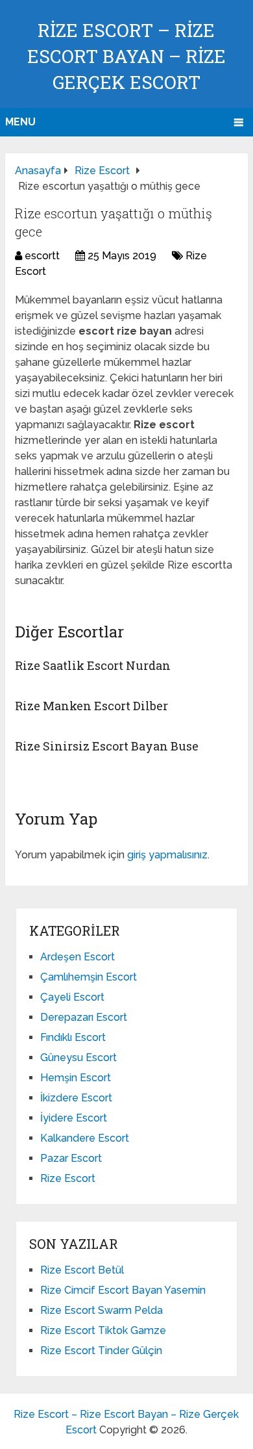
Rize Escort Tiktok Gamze (103, 1330)
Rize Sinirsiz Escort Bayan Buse (107, 746)
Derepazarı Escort (83, 1017)
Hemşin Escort (75, 1077)
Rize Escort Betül (82, 1270)
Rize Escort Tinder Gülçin (101, 1350)
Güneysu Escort (78, 1057)
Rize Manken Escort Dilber (91, 705)
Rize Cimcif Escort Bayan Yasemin (123, 1290)
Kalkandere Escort (84, 1138)
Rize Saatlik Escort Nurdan (93, 665)
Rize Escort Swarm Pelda (101, 1310)
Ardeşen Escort (77, 957)
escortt (42, 256)
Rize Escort (67, 1178)
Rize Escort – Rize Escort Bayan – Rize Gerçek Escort (126, 56)
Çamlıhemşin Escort (88, 977)
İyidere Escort (73, 1118)
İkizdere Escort (76, 1098)
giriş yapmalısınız (167, 855)
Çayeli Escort (72, 997)
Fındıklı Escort (73, 1037)
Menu (20, 122)
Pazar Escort (71, 1158)
